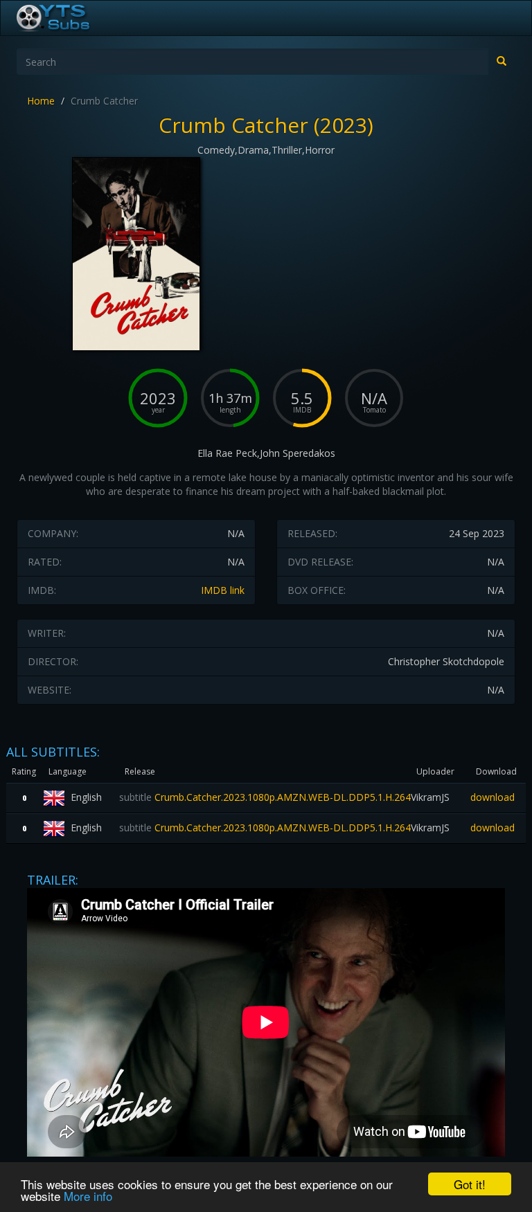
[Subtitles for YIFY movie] (68, 18)
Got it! (470, 1184)
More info (88, 1195)
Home (41, 100)
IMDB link (223, 590)
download (492, 797)
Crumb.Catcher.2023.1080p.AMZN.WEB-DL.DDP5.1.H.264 (265, 797)
